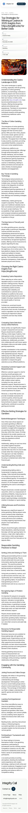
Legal (19, 808)
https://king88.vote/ (15, 100)
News (6, 12)
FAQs (20, 795)
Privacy (10, 808)
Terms (15, 808)
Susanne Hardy (6, 35)
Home (2, 12)
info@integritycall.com (10, 798)
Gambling (11, 12)
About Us (5, 808)
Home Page (6, 795)
